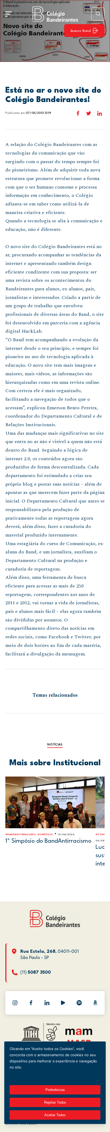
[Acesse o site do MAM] (78, 1034)
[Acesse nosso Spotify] (79, 1003)
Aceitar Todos (55, 1115)
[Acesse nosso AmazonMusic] (95, 1003)
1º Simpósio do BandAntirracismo (48, 841)
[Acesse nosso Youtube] (63, 1003)
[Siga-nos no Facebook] (31, 1003)
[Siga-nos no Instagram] (15, 1003)
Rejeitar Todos (55, 1102)
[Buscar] (98, 14)
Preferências (55, 1090)
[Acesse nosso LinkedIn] (47, 1003)
